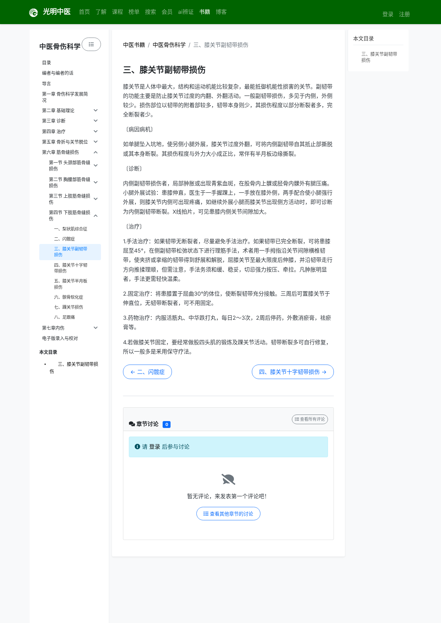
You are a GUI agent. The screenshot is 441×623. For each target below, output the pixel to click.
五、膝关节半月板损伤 (70, 283)
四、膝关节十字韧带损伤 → (293, 371)
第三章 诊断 (53, 120)
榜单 (134, 11)
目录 (46, 62)
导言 (46, 83)
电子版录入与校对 (60, 338)
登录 (387, 14)
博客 (221, 11)
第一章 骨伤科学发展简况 (65, 97)
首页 (84, 11)
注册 (404, 14)
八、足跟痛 (64, 317)
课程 (117, 11)
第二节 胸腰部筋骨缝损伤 (69, 182)
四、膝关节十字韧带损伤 (70, 268)
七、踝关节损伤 (68, 307)
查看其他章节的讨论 (230, 514)
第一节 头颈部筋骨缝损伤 (69, 165)
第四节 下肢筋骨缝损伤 (69, 215)
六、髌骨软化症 (68, 297)
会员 (167, 11)
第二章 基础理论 (58, 110)
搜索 (150, 11)
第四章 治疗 (53, 131)
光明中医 (56, 12)
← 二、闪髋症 (147, 371)
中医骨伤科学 (169, 44)
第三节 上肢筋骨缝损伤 (69, 199)
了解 (100, 11)
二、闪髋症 (64, 239)
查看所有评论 (312, 419)
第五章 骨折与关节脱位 (65, 141)
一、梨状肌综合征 (70, 229)
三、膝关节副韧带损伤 (70, 251)
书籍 (204, 11)
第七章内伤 (53, 327)
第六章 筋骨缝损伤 (60, 152)
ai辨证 (186, 11)
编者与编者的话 (57, 72)
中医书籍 (134, 44)
